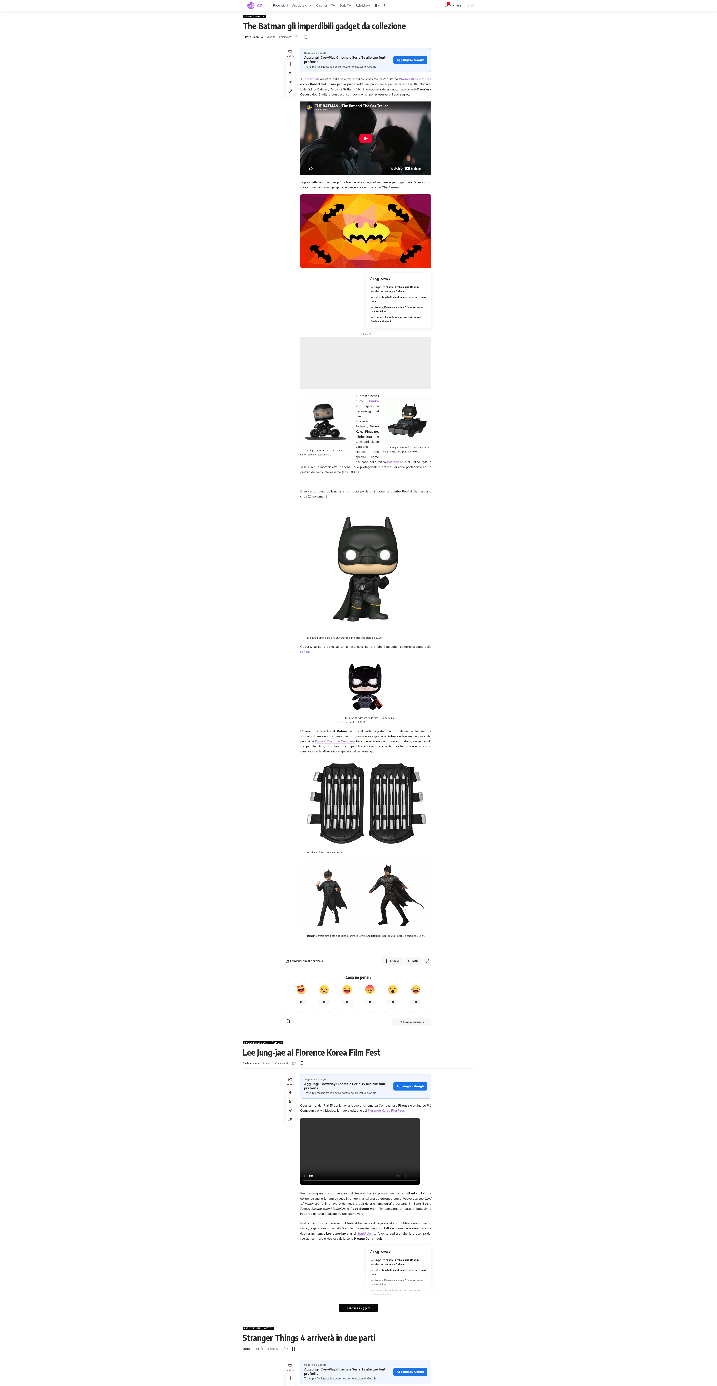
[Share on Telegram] (290, 82)
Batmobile (395, 462)
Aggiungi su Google (410, 59)
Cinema (248, 16)
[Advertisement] (365, 363)
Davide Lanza (251, 1063)
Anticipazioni (252, 1328)
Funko (374, 401)
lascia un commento (413, 1022)
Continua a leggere (358, 1308)
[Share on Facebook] (290, 64)
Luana (246, 1348)
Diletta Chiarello (253, 36)
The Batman (309, 79)
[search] (452, 5)
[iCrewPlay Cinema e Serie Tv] (255, 5)
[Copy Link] (290, 91)
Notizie (260, 16)
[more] (384, 5)
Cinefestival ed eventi (257, 1043)
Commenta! (285, 36)
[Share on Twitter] (290, 73)
